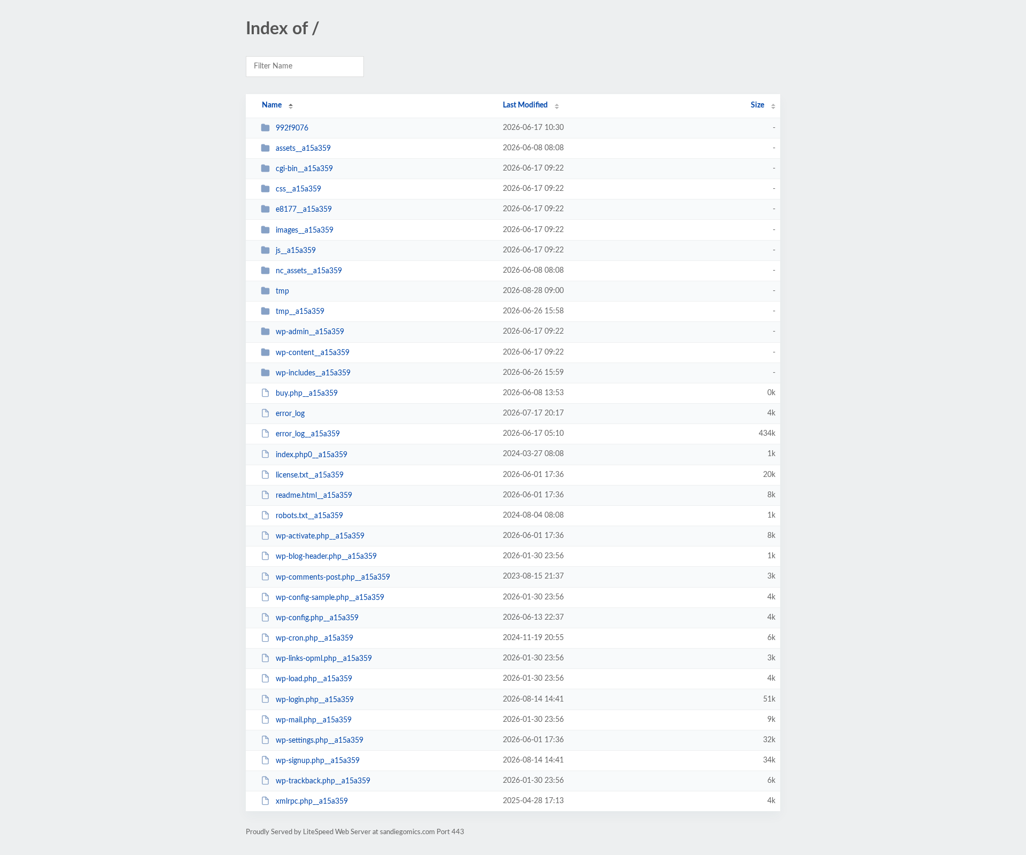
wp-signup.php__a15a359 (318, 761)
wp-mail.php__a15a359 (314, 720)
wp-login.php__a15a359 (315, 699)
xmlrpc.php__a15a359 (312, 801)
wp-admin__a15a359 (310, 332)
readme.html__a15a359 (314, 495)
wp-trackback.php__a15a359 (323, 781)
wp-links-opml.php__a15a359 (324, 659)
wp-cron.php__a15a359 (314, 638)
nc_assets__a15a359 (309, 271)
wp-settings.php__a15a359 (319, 740)
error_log (290, 414)
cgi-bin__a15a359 (304, 169)
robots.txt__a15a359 (309, 516)
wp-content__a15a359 (312, 353)
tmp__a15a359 (300, 311)
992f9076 (292, 128)
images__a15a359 (304, 230)
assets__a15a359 (303, 148)
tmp (282, 291)
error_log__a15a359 (308, 434)
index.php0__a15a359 (311, 454)
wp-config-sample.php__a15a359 (330, 598)
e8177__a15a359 (304, 209)
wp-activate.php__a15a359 (320, 536)
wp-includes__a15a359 (313, 373)
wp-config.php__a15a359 (317, 618)
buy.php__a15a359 (307, 393)
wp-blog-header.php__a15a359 (326, 556)
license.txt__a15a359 (310, 475)
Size (757, 105)
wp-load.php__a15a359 (314, 679)
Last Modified (525, 105)
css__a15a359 (298, 189)
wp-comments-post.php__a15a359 (333, 577)
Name (272, 105)
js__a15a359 (296, 251)
